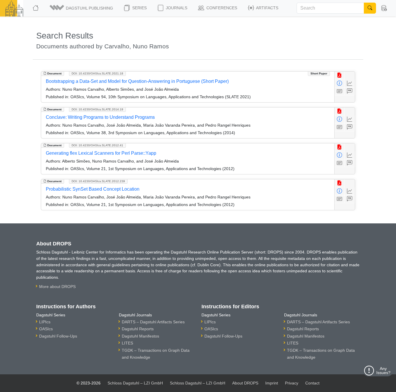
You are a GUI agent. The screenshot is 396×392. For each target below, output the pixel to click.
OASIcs (46, 329)
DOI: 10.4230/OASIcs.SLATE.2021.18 (97, 73)
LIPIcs (44, 322)
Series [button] (139, 8)
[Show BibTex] (350, 91)
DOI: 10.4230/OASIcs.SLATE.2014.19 (97, 109)
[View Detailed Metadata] (340, 83)
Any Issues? (383, 370)
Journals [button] (176, 8)
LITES (127, 343)
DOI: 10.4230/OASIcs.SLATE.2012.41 (97, 145)
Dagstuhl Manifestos (140, 336)
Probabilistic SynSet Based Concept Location (92, 189)
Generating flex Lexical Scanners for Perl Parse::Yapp (101, 153)
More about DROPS (57, 286)
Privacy (291, 383)
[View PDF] (340, 75)
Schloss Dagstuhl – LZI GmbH (135, 383)
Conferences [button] (221, 8)
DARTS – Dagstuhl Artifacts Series (153, 322)
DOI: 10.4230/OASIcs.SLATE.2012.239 (98, 181)
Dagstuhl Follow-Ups (58, 336)
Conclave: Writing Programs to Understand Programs (100, 117)
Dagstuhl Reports (138, 329)
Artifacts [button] (266, 8)
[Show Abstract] (340, 91)
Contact (312, 383)
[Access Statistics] (350, 83)
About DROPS (245, 383)
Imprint (271, 383)
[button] (81, 8)
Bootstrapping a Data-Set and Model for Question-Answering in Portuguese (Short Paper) (137, 81)
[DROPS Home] (36, 8)
